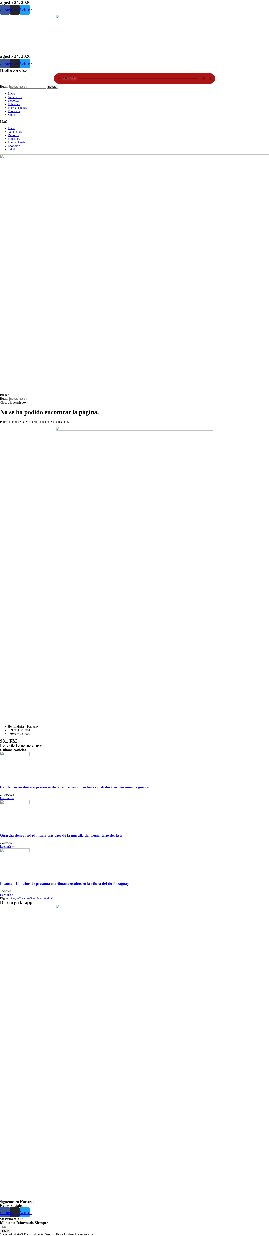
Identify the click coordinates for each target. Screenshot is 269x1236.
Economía (14, 111)
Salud (11, 114)
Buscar (4, 86)
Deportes (13, 100)
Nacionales (15, 97)
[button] (134, 121)
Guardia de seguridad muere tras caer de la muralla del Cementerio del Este (61, 835)
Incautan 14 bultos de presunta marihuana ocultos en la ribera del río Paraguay (64, 883)
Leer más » (7, 798)
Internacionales (17, 107)
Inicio (11, 93)
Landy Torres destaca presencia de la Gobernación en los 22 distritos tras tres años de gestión (74, 787)
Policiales (14, 104)
